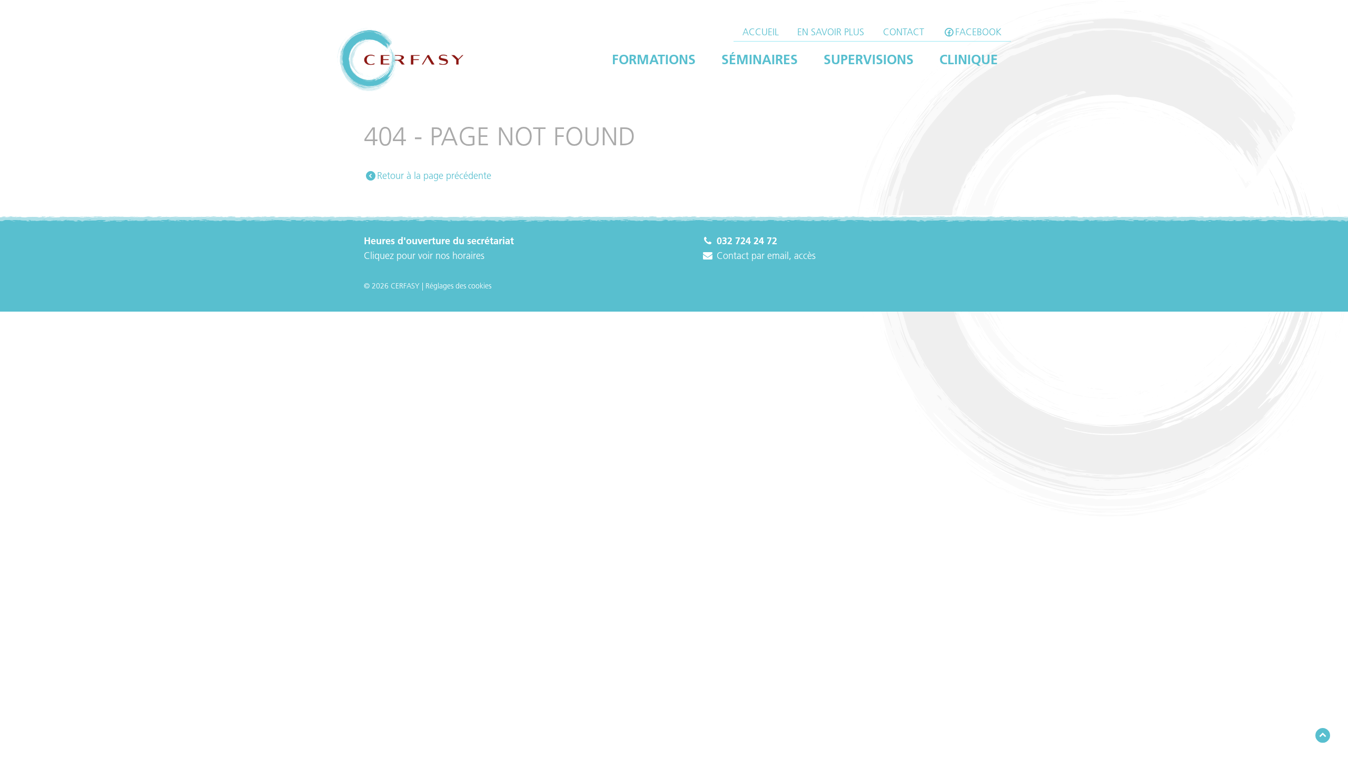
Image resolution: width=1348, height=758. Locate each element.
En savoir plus (830, 32)
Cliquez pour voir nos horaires (424, 256)
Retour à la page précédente (434, 176)
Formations (654, 59)
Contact (903, 32)
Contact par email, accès (765, 256)
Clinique (968, 59)
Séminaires (759, 59)
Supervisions (869, 59)
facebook (978, 32)
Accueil (760, 32)
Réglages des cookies (458, 286)
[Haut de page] (1322, 735)
